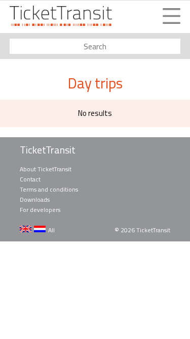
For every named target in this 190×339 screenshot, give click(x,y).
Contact (30, 179)
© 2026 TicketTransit (142, 230)
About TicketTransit (45, 169)
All (51, 230)
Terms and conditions (49, 189)
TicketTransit (47, 150)
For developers (40, 209)
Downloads (35, 199)
